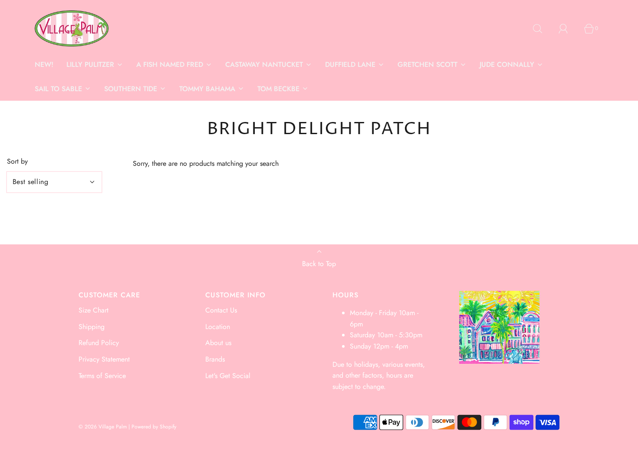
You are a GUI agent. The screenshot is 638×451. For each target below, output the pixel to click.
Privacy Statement (104, 359)
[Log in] (568, 28)
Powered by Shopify (154, 427)
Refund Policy (99, 343)
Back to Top (319, 264)
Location (217, 327)
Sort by (17, 161)
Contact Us (221, 310)
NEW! (44, 64)
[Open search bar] (542, 28)
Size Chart (94, 310)
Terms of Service (102, 376)
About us (218, 343)
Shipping (92, 327)
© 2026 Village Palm (103, 427)
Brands (215, 359)
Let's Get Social (227, 376)
